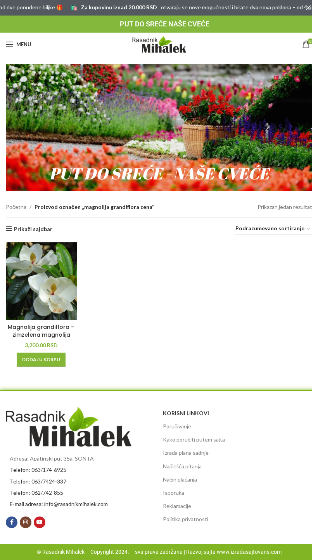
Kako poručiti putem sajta (194, 439)
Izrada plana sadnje (186, 452)
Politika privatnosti (185, 519)
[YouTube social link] (39, 522)
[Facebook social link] (11, 522)
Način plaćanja (180, 479)
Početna (16, 206)
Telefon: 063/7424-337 (38, 481)
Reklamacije (177, 506)
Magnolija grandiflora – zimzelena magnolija (41, 331)
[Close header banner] (308, 8)
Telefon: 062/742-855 (36, 492)
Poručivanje (177, 426)
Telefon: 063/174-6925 (38, 469)
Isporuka (173, 492)
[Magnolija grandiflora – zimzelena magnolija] (41, 281)
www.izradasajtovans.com (249, 552)
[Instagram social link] (25, 522)
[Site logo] (159, 43)
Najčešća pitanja (182, 466)
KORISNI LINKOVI (186, 413)
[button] (41, 360)
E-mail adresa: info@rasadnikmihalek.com (59, 504)
